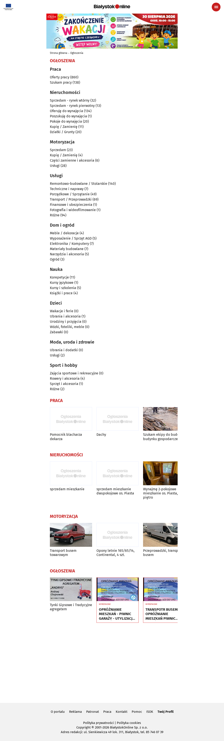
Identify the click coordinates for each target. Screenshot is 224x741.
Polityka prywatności (98, 723)
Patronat (92, 712)
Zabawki (56, 332)
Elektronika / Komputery (69, 244)
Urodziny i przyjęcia (65, 321)
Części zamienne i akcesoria (72, 160)
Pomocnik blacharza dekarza (66, 436)
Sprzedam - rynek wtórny (69, 100)
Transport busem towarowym (63, 553)
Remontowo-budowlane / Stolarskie (78, 184)
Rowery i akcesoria (65, 378)
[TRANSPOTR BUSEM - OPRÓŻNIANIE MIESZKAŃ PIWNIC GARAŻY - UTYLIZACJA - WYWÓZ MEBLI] (164, 589)
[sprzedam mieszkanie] (71, 473)
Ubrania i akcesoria (65, 316)
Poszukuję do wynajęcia (68, 116)
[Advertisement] (112, 662)
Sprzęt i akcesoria (64, 384)
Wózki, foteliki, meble (67, 327)
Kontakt (121, 712)
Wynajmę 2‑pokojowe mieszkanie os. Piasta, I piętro (161, 493)
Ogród (55, 259)
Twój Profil (165, 712)
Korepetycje (59, 277)
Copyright (83, 727)
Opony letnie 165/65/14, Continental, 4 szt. (115, 553)
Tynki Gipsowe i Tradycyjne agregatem (71, 607)
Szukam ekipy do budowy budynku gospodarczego (163, 436)
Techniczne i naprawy (67, 189)
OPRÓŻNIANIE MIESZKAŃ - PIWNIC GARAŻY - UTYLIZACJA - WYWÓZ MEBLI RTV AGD (117, 614)
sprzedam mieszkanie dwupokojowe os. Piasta (115, 491)
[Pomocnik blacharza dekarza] (71, 419)
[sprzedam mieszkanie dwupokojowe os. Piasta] (117, 473)
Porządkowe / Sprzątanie (70, 194)
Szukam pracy (61, 82)
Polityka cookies (129, 723)
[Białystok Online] (112, 6)
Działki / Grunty (62, 132)
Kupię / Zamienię (63, 127)
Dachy (101, 434)
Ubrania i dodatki (64, 350)
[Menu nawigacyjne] (216, 7)
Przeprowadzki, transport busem (163, 553)
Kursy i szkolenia (63, 288)
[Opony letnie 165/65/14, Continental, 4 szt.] (117, 535)
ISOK (149, 712)
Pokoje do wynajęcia (66, 121)
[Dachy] (117, 419)
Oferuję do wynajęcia (66, 111)
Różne (55, 215)
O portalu (58, 712)
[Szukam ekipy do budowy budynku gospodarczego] (164, 419)
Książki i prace (61, 293)
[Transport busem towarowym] (71, 535)
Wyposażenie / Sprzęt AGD (71, 238)
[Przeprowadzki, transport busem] (164, 535)
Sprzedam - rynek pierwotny (72, 106)
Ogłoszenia (76, 53)
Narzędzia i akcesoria (67, 254)
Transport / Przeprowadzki (71, 199)
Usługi (55, 166)
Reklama (75, 712)
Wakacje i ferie (61, 311)
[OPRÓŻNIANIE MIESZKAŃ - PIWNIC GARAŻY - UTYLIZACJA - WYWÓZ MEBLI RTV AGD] (117, 589)
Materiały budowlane (67, 249)
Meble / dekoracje (64, 233)
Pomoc (137, 712)
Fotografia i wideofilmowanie (73, 210)
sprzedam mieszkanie (67, 489)
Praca (107, 712)
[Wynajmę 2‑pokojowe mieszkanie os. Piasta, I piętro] (164, 473)
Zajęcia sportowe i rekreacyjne (74, 373)
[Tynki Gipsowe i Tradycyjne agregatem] (71, 589)
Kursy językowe (62, 283)
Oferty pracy (59, 77)
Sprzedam (58, 150)
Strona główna (58, 53)
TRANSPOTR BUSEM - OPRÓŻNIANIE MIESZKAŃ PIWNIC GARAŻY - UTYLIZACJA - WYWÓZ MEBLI (163, 614)
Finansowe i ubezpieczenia (71, 205)
